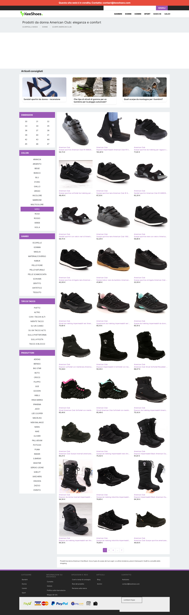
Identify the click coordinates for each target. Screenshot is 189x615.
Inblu (37, 395)
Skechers (37, 476)
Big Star (37, 368)
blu (37, 177)
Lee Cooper (37, 413)
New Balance (37, 422)
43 (37, 139)
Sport (24, 593)
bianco (37, 173)
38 (48, 130)
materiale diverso (37, 256)
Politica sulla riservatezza (56, 590)
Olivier (37, 436)
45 (26, 144)
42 (26, 139)
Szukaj (161, 8)
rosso (37, 218)
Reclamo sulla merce (79, 588)
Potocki (37, 445)
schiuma (37, 279)
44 (48, 139)
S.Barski (37, 458)
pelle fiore (37, 265)
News (37, 427)
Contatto (50, 582)
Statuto (49, 586)
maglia (37, 252)
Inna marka (37, 400)
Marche (157, 14)
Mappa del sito (52, 595)
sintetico (37, 288)
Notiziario (125, 579)
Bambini (25, 579)
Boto (37, 373)
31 (37, 121)
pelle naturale (37, 270)
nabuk (37, 261)
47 (48, 144)
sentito (37, 283)
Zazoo (37, 485)
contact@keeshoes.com (116, 2)
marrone (37, 200)
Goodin (37, 391)
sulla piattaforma (37, 335)
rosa (37, 214)
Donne (24, 584)
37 (37, 130)
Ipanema (37, 404)
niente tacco (37, 321)
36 (26, 130)
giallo (37, 186)
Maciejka (37, 418)
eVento (37, 490)
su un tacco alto (37, 330)
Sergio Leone (37, 467)
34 (37, 126)
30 (26, 121)
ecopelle (37, 243)
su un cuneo (37, 326)
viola (37, 227)
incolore (37, 195)
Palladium (37, 440)
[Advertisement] (77, 51)
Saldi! (167, 14)
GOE (37, 386)
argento (37, 164)
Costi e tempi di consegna (81, 579)
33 (26, 126)
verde (37, 223)
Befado (37, 364)
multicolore (37, 204)
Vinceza (37, 481)
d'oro (37, 182)
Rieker (37, 454)
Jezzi (37, 409)
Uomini (24, 588)
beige (37, 168)
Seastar (37, 463)
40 (37, 135)
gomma (37, 247)
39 (26, 135)
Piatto (37, 308)
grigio (37, 191)
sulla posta (37, 339)
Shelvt (37, 472)
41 (48, 135)
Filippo (37, 382)
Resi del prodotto (78, 584)
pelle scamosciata (37, 274)
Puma (37, 449)
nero (37, 209)
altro (37, 312)
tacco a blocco (37, 344)
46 (37, 144)
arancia (37, 159)
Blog (98, 579)
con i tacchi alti (37, 317)
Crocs (37, 377)
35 (48, 126)
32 (48, 121)
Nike (37, 431)
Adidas (37, 359)
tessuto (37, 292)
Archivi (99, 584)
